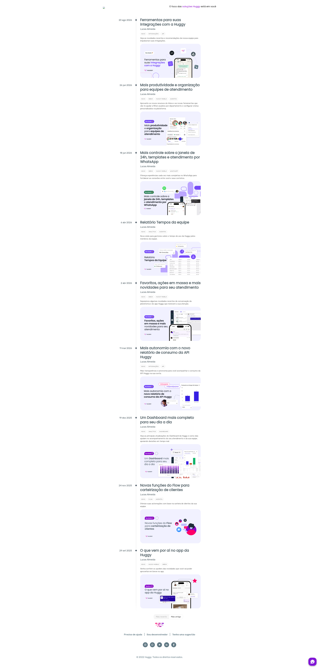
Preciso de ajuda (133, 634)
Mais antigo (176, 617)
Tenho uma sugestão (183, 634)
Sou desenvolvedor (157, 634)
